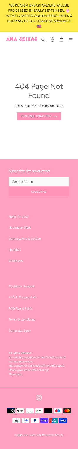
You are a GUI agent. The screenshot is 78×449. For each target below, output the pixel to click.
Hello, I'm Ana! (18, 216)
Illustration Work (20, 227)
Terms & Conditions (22, 319)
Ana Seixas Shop (32, 435)
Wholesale (16, 261)
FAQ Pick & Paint (20, 308)
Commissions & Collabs (25, 239)
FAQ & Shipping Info (23, 297)
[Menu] (70, 39)
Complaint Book (19, 331)
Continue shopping (36, 116)
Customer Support (21, 286)
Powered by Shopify (52, 435)
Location (14, 250)
